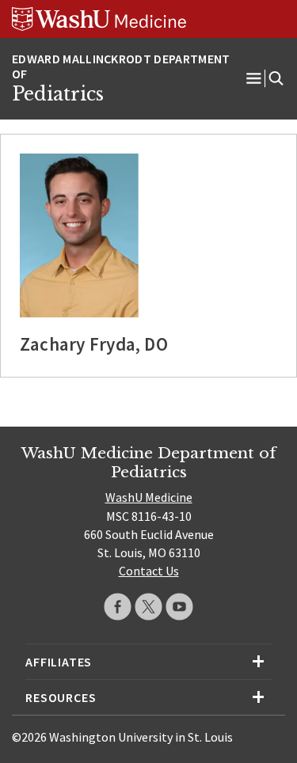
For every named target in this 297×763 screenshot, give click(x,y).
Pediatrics (58, 94)
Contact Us (149, 571)
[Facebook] (117, 607)
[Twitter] (148, 607)
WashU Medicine (148, 497)
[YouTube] (179, 607)
